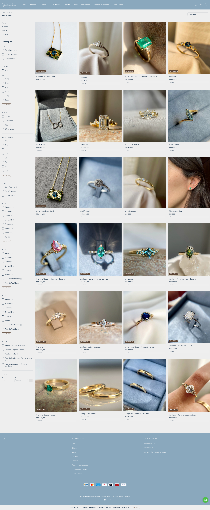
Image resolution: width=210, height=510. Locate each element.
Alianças (5, 27)
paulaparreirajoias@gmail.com (155, 452)
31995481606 (149, 448)
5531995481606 (150, 443)
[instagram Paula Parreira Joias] (4, 439)
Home (24, 5)
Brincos (33, 5)
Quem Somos (118, 5)
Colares (55, 5)
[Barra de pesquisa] (196, 5)
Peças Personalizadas (82, 5)
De (2, 377)
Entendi (136, 507)
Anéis (44, 5)
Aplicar (30, 380)
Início (3, 12)
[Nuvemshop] (105, 500)
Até (16, 377)
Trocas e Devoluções (101, 5)
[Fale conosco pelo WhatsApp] (205, 500)
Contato (67, 5)
